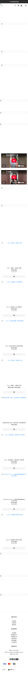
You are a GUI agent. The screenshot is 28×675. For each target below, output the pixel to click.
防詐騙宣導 (14, 642)
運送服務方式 (14, 634)
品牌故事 (14, 621)
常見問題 (14, 633)
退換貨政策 (14, 638)
